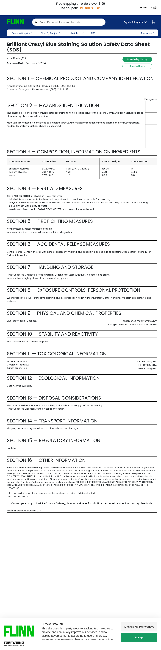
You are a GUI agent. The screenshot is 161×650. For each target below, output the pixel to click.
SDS (93, 33)
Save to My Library (137, 59)
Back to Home (137, 66)
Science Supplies (21, 33)
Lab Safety (75, 33)
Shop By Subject (49, 33)
